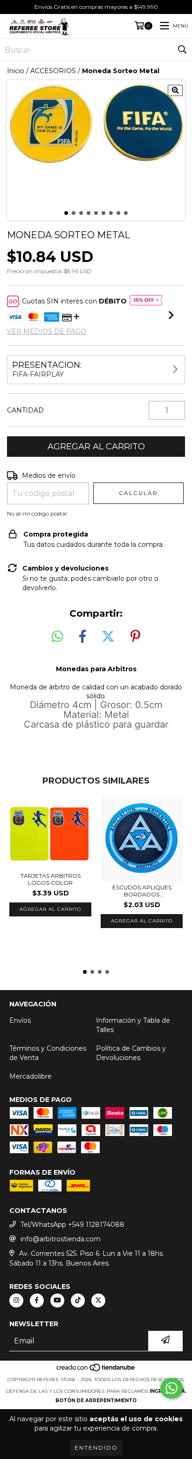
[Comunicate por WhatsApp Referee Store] (171, 1388)
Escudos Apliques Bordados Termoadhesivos (141, 891)
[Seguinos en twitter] (98, 1301)
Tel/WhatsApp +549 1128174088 (72, 1224)
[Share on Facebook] (82, 636)
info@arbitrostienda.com (61, 1239)
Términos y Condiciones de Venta (47, 1053)
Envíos (20, 1020)
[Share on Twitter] (108, 636)
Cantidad (25, 410)
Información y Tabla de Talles (133, 1025)
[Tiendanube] (96, 1370)
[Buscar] (182, 50)
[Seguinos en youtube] (57, 1301)
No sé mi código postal (37, 513)
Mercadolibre (30, 1076)
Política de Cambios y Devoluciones (131, 1053)
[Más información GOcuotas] (146, 301)
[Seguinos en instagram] (16, 1301)
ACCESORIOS (53, 71)
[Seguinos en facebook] (37, 1301)
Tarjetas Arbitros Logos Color (51, 879)
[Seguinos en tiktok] (78, 1301)
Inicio (15, 71)
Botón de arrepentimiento (96, 1400)
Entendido (96, 1447)
